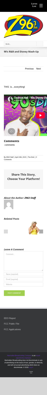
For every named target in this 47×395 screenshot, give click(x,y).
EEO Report (10, 318)
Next (38, 68)
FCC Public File (11, 324)
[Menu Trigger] (41, 5)
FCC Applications (12, 329)
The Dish (31, 157)
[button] (6, 231)
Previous (29, 68)
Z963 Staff (9, 157)
